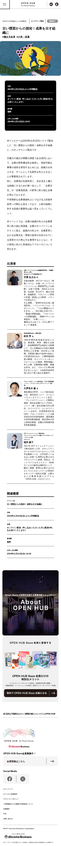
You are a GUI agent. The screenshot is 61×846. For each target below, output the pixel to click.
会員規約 (6, 809)
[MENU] (4, 4)
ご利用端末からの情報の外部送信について (18, 804)
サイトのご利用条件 (10, 794)
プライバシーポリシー (11, 799)
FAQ (5, 814)
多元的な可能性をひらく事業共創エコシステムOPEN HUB (29, 714)
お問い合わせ (8, 819)
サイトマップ (8, 789)
